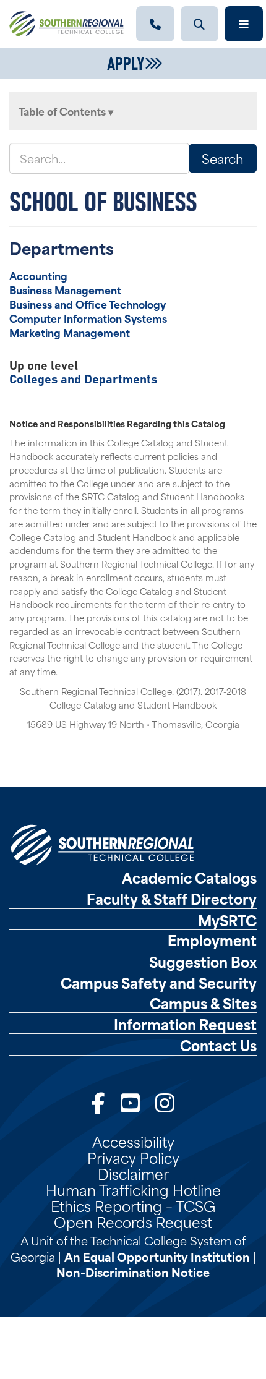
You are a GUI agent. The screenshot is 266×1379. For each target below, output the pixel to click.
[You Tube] (130, 1101)
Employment (212, 940)
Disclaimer (133, 1173)
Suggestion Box (203, 961)
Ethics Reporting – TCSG (133, 1205)
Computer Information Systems (88, 318)
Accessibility (133, 1141)
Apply (125, 61)
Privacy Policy (133, 1157)
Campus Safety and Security (159, 983)
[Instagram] (165, 1101)
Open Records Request (133, 1221)
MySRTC (227, 920)
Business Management (65, 289)
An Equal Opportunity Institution (157, 1256)
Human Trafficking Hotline (133, 1189)
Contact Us (218, 1045)
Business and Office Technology (87, 304)
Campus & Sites (203, 1003)
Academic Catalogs (189, 877)
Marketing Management (69, 332)
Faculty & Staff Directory (172, 898)
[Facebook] (98, 1101)
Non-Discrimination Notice (133, 1272)
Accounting (38, 275)
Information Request (185, 1024)
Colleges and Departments (83, 378)
